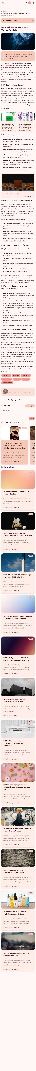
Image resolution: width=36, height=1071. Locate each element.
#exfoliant (16, 375)
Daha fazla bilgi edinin (10, 461)
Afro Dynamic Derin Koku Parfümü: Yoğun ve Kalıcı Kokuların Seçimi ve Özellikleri (14, 446)
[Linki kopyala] (19, 400)
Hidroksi (7, 65)
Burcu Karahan (14, 391)
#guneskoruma (7, 382)
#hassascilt (25, 375)
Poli (3, 65)
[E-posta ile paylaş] (15, 400)
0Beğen (31, 406)
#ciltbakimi (6, 375)
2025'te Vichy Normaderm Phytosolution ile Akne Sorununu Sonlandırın (15, 743)
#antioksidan (7, 379)
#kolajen (16, 379)
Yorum (32, 418)
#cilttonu (25, 379)
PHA (32, 63)
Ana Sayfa (4, 11)
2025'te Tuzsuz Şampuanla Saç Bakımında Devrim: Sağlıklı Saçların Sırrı (16, 787)
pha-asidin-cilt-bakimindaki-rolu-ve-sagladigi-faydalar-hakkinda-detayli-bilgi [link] (16, 14)
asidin (5, 74)
